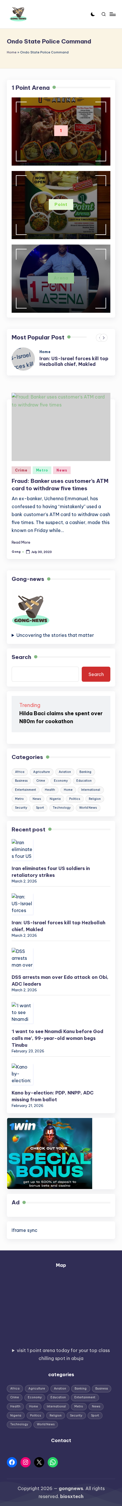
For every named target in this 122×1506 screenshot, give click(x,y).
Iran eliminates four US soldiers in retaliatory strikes (51, 871)
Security (21, 808)
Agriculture (41, 772)
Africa (19, 772)
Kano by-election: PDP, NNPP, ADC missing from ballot (53, 1096)
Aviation (65, 772)
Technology (62, 808)
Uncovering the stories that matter (55, 635)
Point (61, 204)
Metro (42, 470)
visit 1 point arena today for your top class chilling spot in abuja (63, 1354)
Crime (21, 470)
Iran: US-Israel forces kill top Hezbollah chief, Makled (73, 361)
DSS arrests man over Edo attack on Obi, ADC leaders (60, 980)
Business (21, 781)
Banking (85, 772)
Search (21, 657)
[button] (104, 338)
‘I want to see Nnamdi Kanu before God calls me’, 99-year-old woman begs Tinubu (57, 1038)
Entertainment (25, 790)
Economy (61, 781)
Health (50, 790)
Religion (95, 799)
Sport (40, 808)
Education (84, 781)
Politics (74, 799)
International (90, 790)
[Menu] (112, 14)
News (61, 470)
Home (11, 52)
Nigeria (55, 799)
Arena (61, 278)
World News (88, 808)
